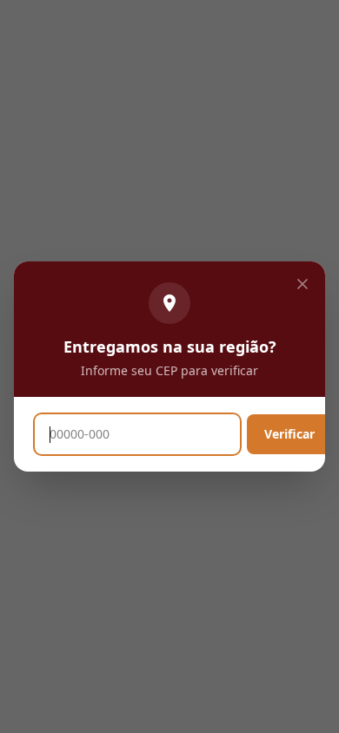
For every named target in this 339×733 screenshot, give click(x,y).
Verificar (289, 434)
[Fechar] (302, 284)
